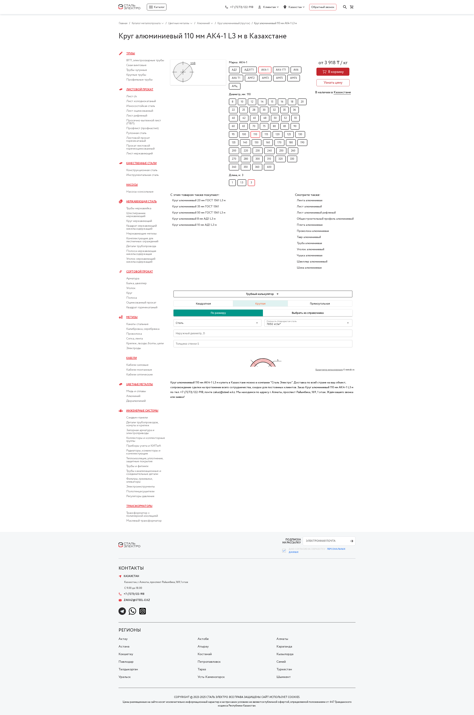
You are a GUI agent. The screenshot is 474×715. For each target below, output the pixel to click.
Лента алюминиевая (309, 200)
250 (281, 151)
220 (246, 151)
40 (233, 118)
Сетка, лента (134, 338)
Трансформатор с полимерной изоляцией (142, 514)
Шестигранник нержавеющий (136, 215)
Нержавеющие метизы (141, 233)
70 (253, 126)
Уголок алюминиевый (310, 249)
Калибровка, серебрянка (142, 329)
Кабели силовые (137, 365)
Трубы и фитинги (137, 466)
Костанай (205, 654)
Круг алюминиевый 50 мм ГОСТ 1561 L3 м (198, 213)
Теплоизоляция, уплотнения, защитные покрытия (144, 460)
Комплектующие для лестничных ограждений (142, 240)
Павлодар (125, 661)
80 (274, 126)
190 (302, 142)
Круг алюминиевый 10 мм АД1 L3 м (194, 225)
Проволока (134, 333)
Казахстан (295, 7)
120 (278, 134)
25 (243, 110)
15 (272, 102)
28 (253, 110)
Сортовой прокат (139, 272)
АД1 (234, 70)
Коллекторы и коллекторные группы (145, 440)
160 (268, 142)
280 (246, 159)
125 (289, 134)
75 (264, 126)
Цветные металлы (139, 384)
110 (255, 134)
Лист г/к (131, 96)
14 (262, 102)
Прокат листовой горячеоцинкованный (140, 147)
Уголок (131, 288)
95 (233, 134)
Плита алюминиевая (310, 225)
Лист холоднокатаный (141, 101)
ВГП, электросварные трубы (145, 60)
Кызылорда (284, 654)
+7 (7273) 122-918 (241, 7)
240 (269, 151)
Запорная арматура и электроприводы (140, 432)
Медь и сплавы (136, 391)
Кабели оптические (139, 374)
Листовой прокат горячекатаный (138, 139)
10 (242, 102)
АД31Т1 (249, 70)
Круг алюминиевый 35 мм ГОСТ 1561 (195, 206)
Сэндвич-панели (137, 417)
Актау (123, 639)
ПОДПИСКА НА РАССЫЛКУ (291, 541)
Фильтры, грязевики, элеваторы (139, 480)
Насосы (132, 185)
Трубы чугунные (136, 70)
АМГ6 (293, 78)
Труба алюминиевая (309, 243)
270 (234, 159)
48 (264, 118)
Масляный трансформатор (144, 520)
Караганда (284, 646)
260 (293, 151)
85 (284, 126)
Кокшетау (125, 654)
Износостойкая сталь (140, 106)
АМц (235, 86)
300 (258, 159)
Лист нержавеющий (139, 153)
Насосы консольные (139, 191)
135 (234, 142)
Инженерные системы (142, 411)
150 (256, 142)
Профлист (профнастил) (142, 128)
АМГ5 (279, 78)
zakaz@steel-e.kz (137, 600)
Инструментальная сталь (142, 175)
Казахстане (342, 92)
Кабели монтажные (139, 369)
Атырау (203, 646)
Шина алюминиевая (309, 268)
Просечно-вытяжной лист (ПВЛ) (143, 122)
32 (274, 110)
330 (292, 159)
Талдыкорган (128, 669)
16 (282, 102)
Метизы (132, 317)
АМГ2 (251, 78)
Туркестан (284, 669)
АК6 (295, 70)
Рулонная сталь (136, 133)
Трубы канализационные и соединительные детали (143, 473)
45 (254, 118)
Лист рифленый (136, 115)
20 (302, 102)
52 (285, 118)
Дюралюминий (136, 401)
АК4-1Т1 (281, 70)
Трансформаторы (139, 506)
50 (275, 118)
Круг (129, 293)
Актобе (203, 639)
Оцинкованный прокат (141, 302)
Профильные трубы (139, 79)
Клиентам (269, 7)
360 (257, 167)
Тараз (202, 669)
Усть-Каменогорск (211, 677)
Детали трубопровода (141, 246)
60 (233, 126)
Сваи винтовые (136, 65)
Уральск (124, 677)
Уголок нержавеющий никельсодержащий (140, 260)
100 (244, 134)
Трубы (130, 53)
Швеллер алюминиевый (312, 261)
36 (294, 110)
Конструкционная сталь (141, 170)
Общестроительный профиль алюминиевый (325, 219)
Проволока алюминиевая (313, 231)
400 (269, 167)
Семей (281, 661)
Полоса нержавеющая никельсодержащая (141, 253)
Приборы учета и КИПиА (143, 445)
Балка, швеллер (136, 283)
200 (234, 151)
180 (291, 142)
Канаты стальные (137, 324)
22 (233, 110)
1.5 (241, 183)
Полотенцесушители (140, 491)
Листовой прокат (139, 89)
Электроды (133, 348)
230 (258, 151)
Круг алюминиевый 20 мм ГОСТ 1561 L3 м (199, 200)
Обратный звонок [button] (322, 7)
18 (292, 102)
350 (246, 167)
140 (245, 142)
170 (279, 142)
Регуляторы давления (140, 496)
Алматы (282, 639)
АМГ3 (265, 78)
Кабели (131, 358)
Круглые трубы (136, 74)
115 (266, 134)
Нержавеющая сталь (141, 201)
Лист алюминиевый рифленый (316, 213)
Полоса (131, 297)
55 (295, 118)
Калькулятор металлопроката (329, 369)
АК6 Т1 (236, 78)
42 (244, 118)
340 (234, 167)
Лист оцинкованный (139, 110)
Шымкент (283, 677)
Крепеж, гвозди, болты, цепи (145, 343)
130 (300, 134)
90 (294, 126)
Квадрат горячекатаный (141, 307)
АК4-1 (264, 70)
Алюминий (133, 396)
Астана (123, 646)
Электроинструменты (140, 486)
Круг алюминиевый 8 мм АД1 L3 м (194, 219)
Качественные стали (141, 163)
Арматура (132, 278)
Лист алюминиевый (309, 206)
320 (280, 159)
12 (252, 102)
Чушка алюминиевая (309, 255)
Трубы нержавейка (138, 208)
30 (264, 110)
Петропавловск (209, 661)
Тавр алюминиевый (309, 237)
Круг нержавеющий (139, 221)
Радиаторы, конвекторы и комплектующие (143, 452)
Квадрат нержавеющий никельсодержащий (141, 227)
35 (284, 110)
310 (269, 159)
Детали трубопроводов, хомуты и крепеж (142, 424)
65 (243, 126)
